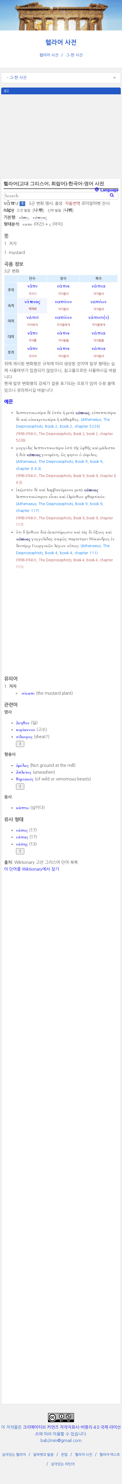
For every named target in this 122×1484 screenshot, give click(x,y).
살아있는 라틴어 (63, 1464)
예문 (8, 401)
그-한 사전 (74, 55)
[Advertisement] (61, 135)
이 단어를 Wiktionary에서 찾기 (31, 869)
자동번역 (72, 203)
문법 (64, 1454)
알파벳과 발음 (43, 1454)
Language (108, 190)
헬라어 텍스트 (109, 1454)
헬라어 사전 (61, 42)
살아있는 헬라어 (14, 1454)
